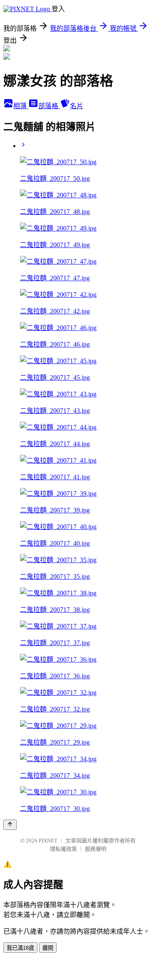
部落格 (49, 105)
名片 (76, 105)
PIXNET (48, 840)
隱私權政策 (63, 849)
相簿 (20, 105)
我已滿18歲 (20, 948)
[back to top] (10, 825)
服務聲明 (95, 849)
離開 (47, 948)
